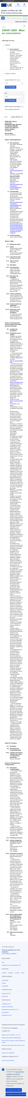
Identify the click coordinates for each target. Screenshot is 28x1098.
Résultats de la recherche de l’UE (10, 1009)
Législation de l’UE (6, 1003)
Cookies (4, 983)
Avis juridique (5, 980)
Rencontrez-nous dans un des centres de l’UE (13, 1045)
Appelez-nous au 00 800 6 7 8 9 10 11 (11, 1035)
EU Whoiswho (5, 1012)
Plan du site (5, 996)
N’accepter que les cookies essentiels (16, 1094)
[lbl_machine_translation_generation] (22, 106)
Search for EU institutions (8, 1053)
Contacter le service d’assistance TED (11, 965)
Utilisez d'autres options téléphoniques (11, 1037)
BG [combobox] (6, 96)
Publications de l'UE (7, 1015)
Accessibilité (5, 986)
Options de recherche (21, 21)
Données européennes (7, 1006)
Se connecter (18, 6)
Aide (3, 962)
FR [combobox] (6, 83)
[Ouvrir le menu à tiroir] (4, 27)
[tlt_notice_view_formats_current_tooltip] (21, 117)
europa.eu (15, 1028)
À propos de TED (6, 993)
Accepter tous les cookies (14, 1090)
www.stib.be (13, 179)
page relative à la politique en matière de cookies (15, 1074)
